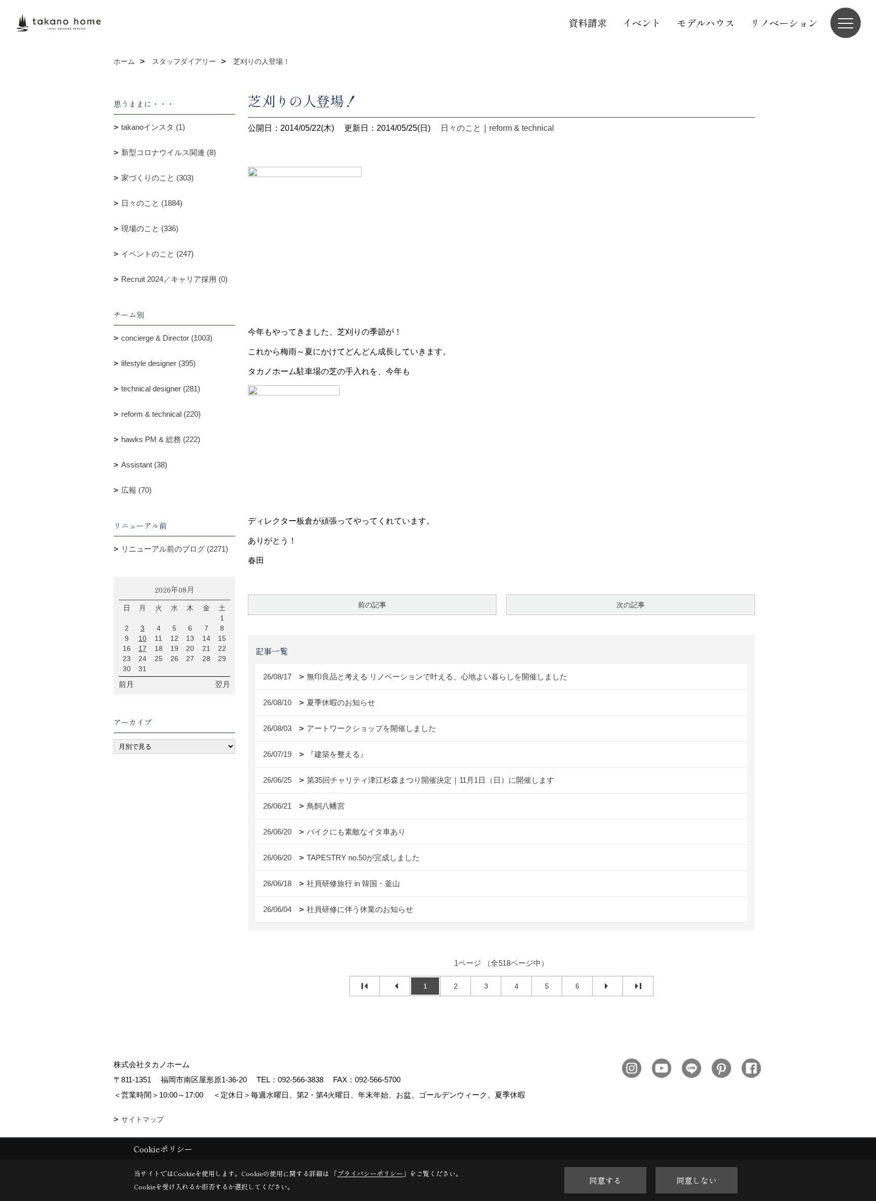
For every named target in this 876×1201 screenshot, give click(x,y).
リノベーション (784, 22)
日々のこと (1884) (151, 203)
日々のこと (461, 128)
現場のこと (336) (149, 228)
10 (142, 638)
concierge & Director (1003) (166, 338)
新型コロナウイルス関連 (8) (168, 152)
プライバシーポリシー (370, 1173)
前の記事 (372, 605)
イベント (642, 22)
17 (142, 648)
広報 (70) (136, 490)
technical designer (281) (160, 388)
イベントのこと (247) (157, 253)
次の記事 (630, 605)
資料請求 (587, 22)
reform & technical (521, 128)
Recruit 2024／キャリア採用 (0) (174, 279)
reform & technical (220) (161, 414)
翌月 (222, 684)
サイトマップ (142, 1119)
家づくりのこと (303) (157, 177)
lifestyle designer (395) (158, 363)
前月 (126, 684)
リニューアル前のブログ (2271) (174, 548)
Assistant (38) (144, 464)
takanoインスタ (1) (153, 127)
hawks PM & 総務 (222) (160, 439)
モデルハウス (706, 22)
